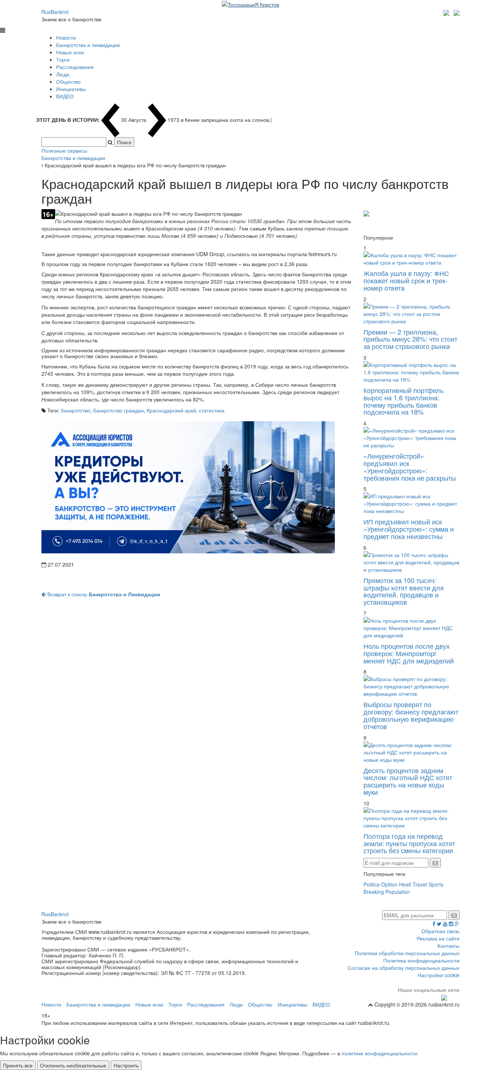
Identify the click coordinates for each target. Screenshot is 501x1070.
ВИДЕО (65, 96)
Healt (405, 884)
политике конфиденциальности (379, 1053)
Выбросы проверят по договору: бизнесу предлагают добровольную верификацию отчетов (410, 715)
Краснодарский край (171, 410)
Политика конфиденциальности (421, 960)
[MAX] (447, 11)
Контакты (449, 945)
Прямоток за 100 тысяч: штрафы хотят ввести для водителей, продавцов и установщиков (403, 591)
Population (397, 891)
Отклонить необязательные (73, 1065)
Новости (66, 37)
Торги (63, 59)
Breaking (373, 891)
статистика (211, 410)
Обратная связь (440, 931)
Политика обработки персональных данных (407, 953)
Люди (62, 74)
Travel (420, 884)
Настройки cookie (439, 975)
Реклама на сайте (438, 938)
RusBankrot (55, 11)
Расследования (75, 66)
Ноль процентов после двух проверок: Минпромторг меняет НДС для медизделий (408, 653)
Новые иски (70, 52)
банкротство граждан (118, 410)
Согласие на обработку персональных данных (404, 967)
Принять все (18, 1065)
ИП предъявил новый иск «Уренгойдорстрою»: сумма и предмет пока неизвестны (408, 529)
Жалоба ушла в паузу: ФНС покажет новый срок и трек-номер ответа (406, 280)
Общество (68, 81)
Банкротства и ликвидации (88, 44)
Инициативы (71, 88)
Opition (389, 884)
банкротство (75, 410)
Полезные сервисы (64, 150)
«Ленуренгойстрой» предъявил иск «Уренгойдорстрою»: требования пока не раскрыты (409, 466)
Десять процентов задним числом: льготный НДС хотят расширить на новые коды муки (407, 781)
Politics (371, 884)
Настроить (126, 1065)
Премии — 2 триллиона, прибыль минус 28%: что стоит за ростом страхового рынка (410, 339)
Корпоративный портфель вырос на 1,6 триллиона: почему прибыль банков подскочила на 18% (403, 400)
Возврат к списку (103, 594)
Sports (435, 884)
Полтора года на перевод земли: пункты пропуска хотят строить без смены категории (409, 843)
